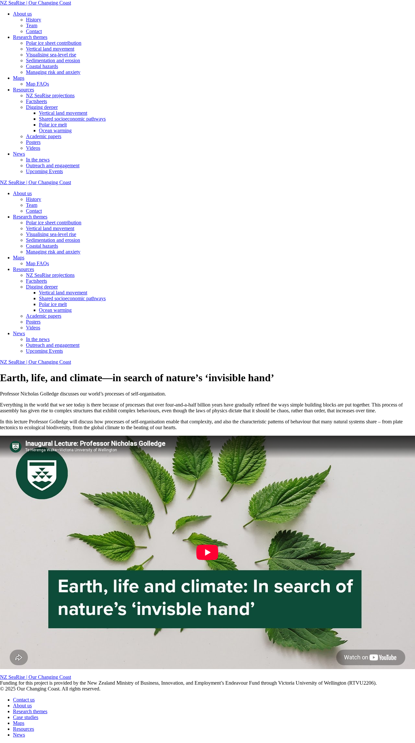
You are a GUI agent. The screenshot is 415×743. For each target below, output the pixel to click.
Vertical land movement (50, 49)
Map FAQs (37, 84)
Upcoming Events (44, 171)
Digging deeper (42, 107)
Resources (23, 89)
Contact (34, 31)
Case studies (25, 717)
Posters (33, 142)
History (33, 19)
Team (31, 25)
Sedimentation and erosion (53, 60)
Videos (33, 148)
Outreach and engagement (52, 165)
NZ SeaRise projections (50, 95)
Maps (18, 78)
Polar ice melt (53, 124)
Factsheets (36, 101)
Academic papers (43, 136)
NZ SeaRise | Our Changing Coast (35, 3)
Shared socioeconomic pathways (72, 119)
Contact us (24, 699)
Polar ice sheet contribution (53, 43)
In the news (38, 159)
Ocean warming (55, 130)
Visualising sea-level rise (51, 54)
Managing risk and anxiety (53, 72)
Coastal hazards (42, 66)
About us (22, 14)
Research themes (30, 37)
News (19, 154)
